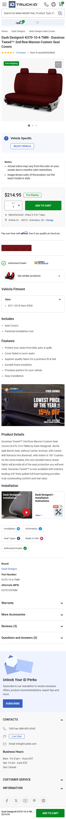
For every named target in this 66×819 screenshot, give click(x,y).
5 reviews (21, 52)
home (4, 31)
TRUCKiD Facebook (7, 801)
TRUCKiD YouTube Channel (25, 801)
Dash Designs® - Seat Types (11, 538)
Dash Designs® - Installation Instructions (44, 497)
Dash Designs (18, 31)
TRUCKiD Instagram (43, 801)
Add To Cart (43, 205)
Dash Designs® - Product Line (33, 528)
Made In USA (34, 538)
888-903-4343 (27, 728)
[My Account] (53, 4)
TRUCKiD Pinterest (34, 801)
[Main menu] (4, 4)
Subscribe (13, 703)
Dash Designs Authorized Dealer (14, 548)
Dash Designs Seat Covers (42, 31)
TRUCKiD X (16, 801)
